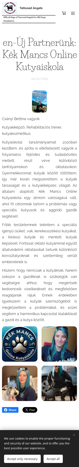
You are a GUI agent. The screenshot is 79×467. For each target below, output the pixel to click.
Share (12, 410)
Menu (73, 13)
